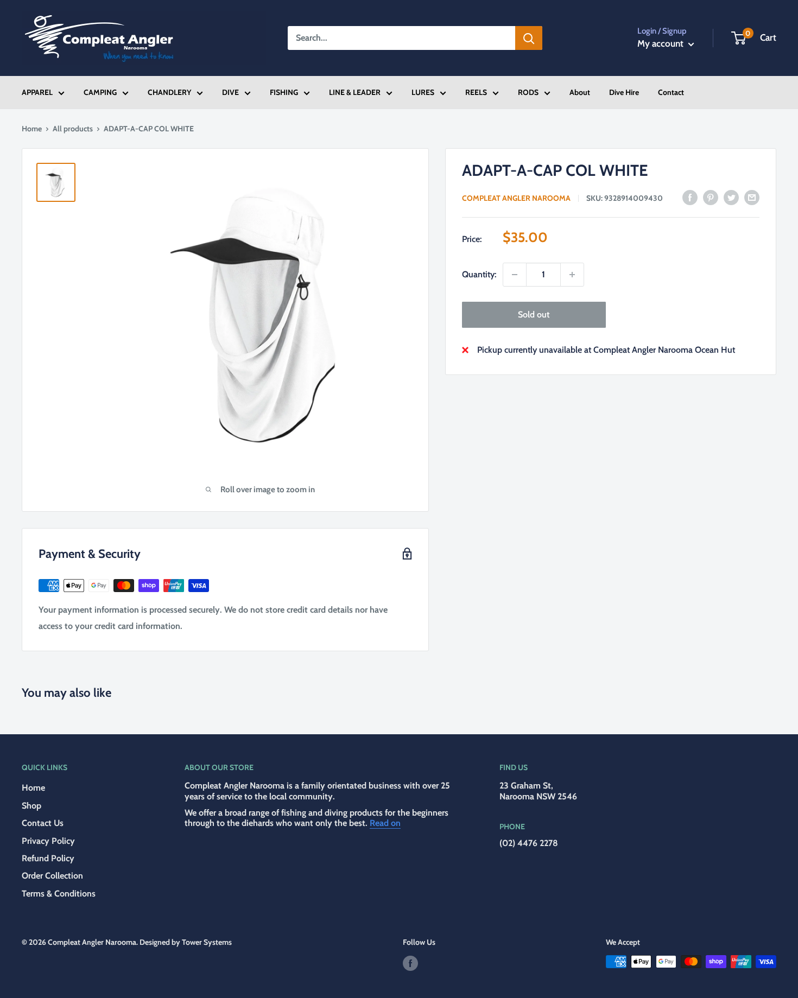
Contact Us (43, 823)
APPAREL (37, 92)
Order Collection (52, 875)
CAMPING (100, 92)
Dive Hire (624, 92)
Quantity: (479, 274)
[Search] (528, 38)
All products (73, 129)
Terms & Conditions (59, 893)
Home (32, 129)
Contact (671, 92)
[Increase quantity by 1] (572, 274)
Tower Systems (207, 942)
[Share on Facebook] (690, 197)
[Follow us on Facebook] (410, 963)
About (579, 92)
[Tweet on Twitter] (731, 197)
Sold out (533, 314)
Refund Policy (48, 858)
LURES (422, 92)
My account (661, 43)
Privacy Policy (48, 841)
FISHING (284, 92)
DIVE (230, 92)
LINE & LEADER (355, 92)
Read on (385, 823)
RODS (528, 92)
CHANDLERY (169, 92)
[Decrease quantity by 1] (514, 274)
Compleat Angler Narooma (516, 198)
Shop (31, 805)
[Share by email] (751, 197)
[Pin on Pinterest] (710, 197)
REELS (476, 92)
